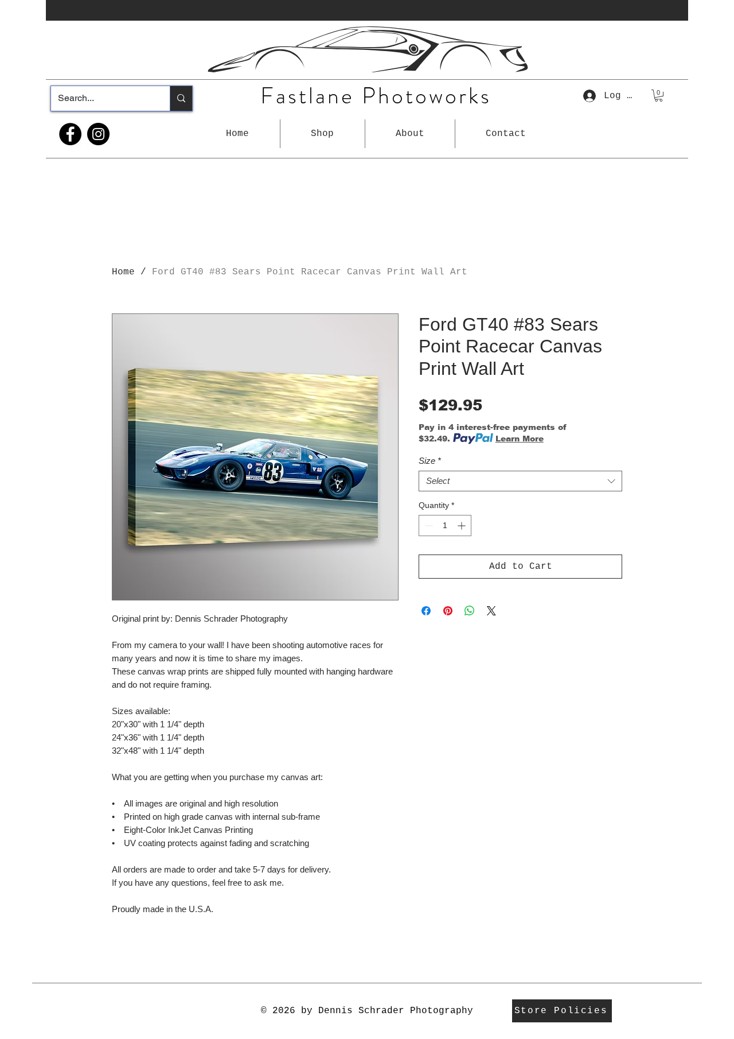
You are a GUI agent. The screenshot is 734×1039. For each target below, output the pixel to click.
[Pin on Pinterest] (448, 611)
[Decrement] (427, 525)
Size (430, 461)
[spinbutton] (445, 525)
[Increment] (462, 525)
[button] (322, 133)
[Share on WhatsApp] (470, 611)
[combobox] (520, 481)
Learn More (519, 438)
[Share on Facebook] (426, 611)
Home (123, 272)
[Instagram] (98, 134)
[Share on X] (491, 611)
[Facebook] (70, 134)
